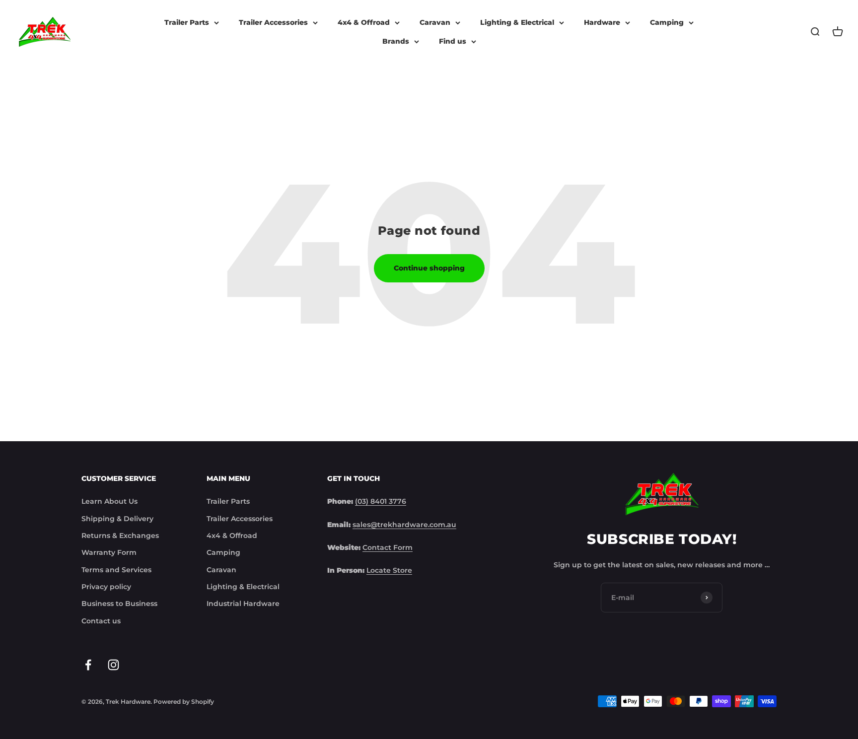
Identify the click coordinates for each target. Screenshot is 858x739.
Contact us (101, 620)
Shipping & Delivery (117, 518)
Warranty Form (109, 552)
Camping (667, 22)
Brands (395, 41)
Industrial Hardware (243, 603)
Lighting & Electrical (517, 22)
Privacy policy (106, 586)
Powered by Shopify (183, 701)
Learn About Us (109, 501)
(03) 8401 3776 (380, 501)
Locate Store (389, 570)
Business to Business (119, 603)
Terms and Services (116, 569)
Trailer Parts (186, 22)
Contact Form (387, 547)
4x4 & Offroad (364, 22)
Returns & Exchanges (120, 535)
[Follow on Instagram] (113, 665)
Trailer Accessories (273, 22)
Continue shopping (429, 268)
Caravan (435, 22)
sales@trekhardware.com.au (404, 524)
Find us (452, 41)
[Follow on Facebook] (88, 665)
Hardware (602, 22)
